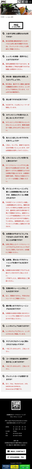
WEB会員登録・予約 (17, 457)
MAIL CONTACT (18, 451)
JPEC (20, 463)
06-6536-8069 (17, 433)
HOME (2, 17)
